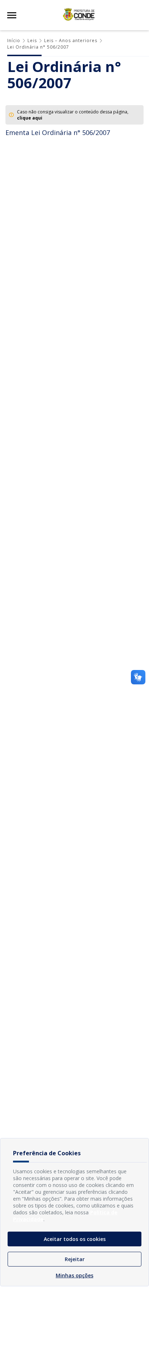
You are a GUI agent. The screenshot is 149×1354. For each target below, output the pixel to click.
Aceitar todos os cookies (75, 1239)
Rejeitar (75, 1259)
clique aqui (29, 118)
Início (13, 40)
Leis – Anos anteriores (70, 40)
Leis (32, 40)
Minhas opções (74, 1275)
